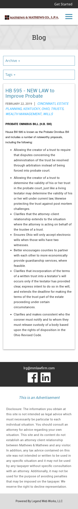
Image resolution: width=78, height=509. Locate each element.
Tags (9, 74)
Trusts (57, 109)
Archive (11, 60)
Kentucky (31, 109)
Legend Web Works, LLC (47, 501)
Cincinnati (46, 104)
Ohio (45, 109)
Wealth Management (23, 114)
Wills (48, 114)
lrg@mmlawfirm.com (39, 368)
